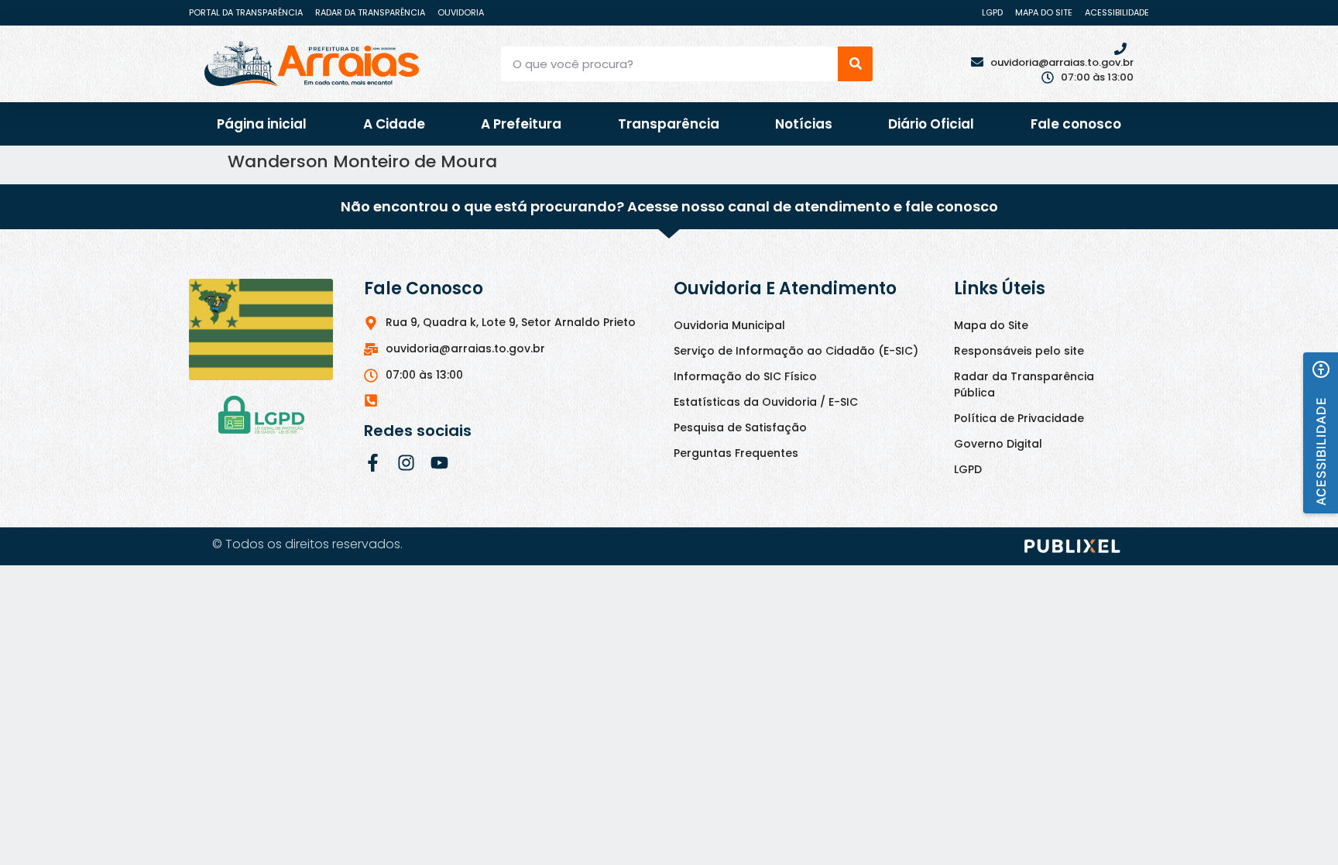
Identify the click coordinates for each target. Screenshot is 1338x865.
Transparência (668, 124)
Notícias (803, 124)
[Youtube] (439, 463)
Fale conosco (1076, 124)
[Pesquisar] (855, 63)
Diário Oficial (931, 124)
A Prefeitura (521, 124)
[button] (1320, 432)
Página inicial (262, 124)
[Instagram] (406, 463)
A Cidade (394, 124)
